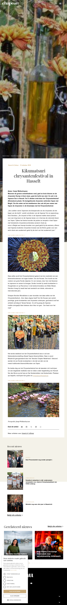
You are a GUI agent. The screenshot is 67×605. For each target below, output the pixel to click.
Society (28, 457)
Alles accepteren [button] (14, 591)
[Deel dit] (26, 426)
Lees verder (14, 570)
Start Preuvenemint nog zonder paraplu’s (39, 460)
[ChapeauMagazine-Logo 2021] (10, 3)
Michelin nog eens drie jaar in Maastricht (39, 504)
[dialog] (15, 579)
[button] (56, 3)
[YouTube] (31, 583)
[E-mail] (21, 426)
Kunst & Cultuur (28, 433)
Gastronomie (30, 502)
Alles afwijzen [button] (14, 596)
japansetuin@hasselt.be (40, 376)
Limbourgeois (30, 478)
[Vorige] (5, 545)
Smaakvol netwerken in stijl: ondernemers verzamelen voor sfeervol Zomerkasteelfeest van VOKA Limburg (41, 482)
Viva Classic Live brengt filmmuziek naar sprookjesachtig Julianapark (18, 554)
